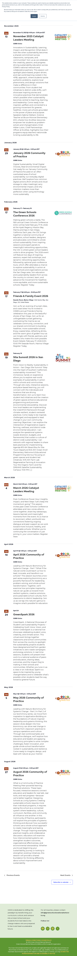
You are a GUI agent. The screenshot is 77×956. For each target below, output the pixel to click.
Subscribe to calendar (60, 882)
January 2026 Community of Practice (29, 154)
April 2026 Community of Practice (28, 556)
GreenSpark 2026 (23, 614)
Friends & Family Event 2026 (30, 296)
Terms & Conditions (32, 940)
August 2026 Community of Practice (30, 773)
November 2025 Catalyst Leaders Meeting (28, 38)
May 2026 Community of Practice (28, 699)
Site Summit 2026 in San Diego (28, 359)
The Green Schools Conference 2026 (24, 214)
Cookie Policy (46, 940)
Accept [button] (34, 16)
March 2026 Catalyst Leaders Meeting (26, 489)
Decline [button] (43, 16)
